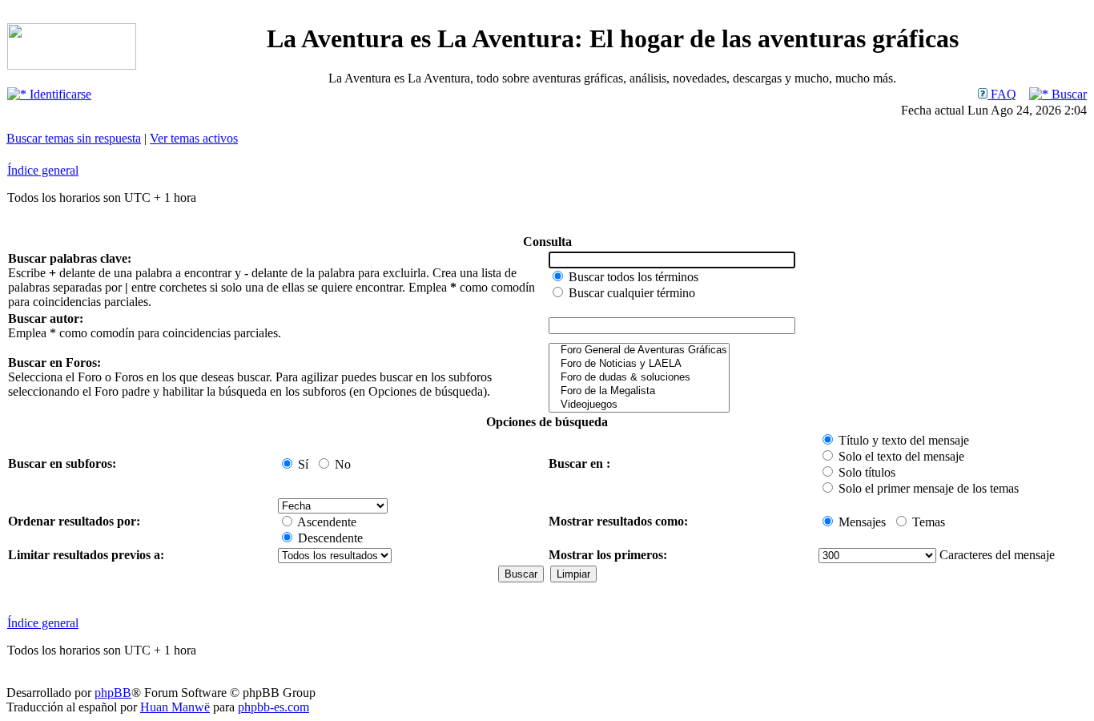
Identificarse (58, 94)
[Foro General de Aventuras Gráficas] (639, 350)
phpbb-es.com (273, 707)
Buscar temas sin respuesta (73, 138)
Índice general (42, 170)
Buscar (1067, 94)
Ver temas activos (194, 138)
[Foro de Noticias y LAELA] (639, 364)
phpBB (113, 692)
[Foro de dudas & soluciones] (639, 378)
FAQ (1001, 94)
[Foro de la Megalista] (639, 391)
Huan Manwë (175, 707)
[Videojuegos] (639, 405)
